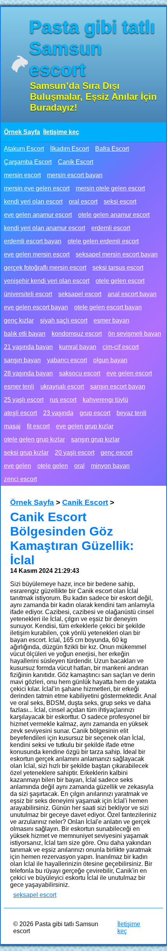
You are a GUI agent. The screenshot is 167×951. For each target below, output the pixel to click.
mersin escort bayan (75, 175)
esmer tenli (19, 386)
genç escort (116, 452)
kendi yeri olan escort (33, 201)
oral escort (83, 201)
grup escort (95, 413)
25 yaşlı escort (23, 399)
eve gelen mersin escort (37, 254)
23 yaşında (58, 413)
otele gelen (52, 465)
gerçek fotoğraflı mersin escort (45, 267)
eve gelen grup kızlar (84, 426)
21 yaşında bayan (28, 347)
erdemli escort (110, 228)
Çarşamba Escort (28, 162)
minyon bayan (110, 465)
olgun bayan (110, 360)
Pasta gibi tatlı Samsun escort (92, 48)
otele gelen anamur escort (114, 214)
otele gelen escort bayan (108, 307)
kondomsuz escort (77, 333)
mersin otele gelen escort (110, 188)
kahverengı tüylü (105, 399)
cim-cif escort (121, 347)
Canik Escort (75, 162)
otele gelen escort (120, 280)
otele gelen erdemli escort (103, 241)
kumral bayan (77, 347)
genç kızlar (19, 320)
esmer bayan (111, 320)
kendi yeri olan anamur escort (44, 228)
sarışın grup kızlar (95, 439)
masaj (12, 426)
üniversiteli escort (28, 294)
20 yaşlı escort (74, 452)
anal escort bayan (132, 294)
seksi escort (120, 201)
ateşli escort (20, 413)
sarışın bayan (22, 360)
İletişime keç (61, 132)
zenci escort (20, 479)
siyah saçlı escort (63, 320)
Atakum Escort (24, 148)
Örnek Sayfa (22, 132)
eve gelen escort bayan (36, 307)
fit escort (38, 426)
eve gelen (17, 465)
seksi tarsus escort (117, 267)
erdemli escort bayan (32, 241)
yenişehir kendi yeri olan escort (46, 280)
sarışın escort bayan (117, 386)
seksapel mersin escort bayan (117, 254)
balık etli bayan (24, 333)
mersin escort (22, 175)
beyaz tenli (131, 413)
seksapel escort (79, 294)
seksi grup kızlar (26, 452)
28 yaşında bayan (28, 373)
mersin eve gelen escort (37, 188)
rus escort (63, 399)
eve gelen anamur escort (38, 214)
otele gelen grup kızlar (34, 439)
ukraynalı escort (62, 386)
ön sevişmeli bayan (134, 333)
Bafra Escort (112, 148)
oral (79, 465)
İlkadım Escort (69, 148)
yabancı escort (67, 360)
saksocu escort (79, 373)
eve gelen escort (129, 373)
